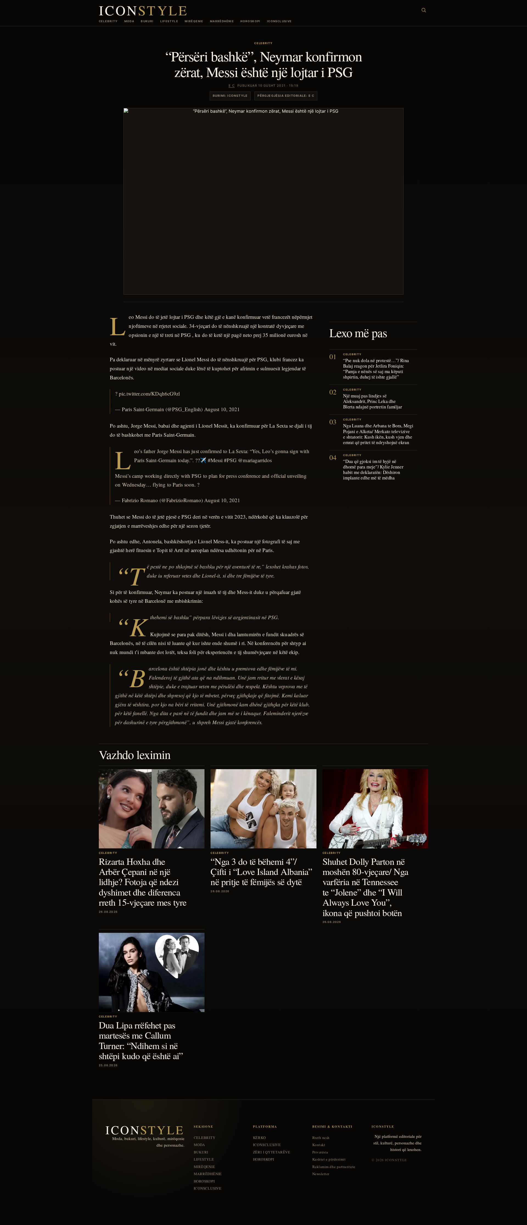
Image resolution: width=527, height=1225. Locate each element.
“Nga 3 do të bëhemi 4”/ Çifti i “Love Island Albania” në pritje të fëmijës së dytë (261, 871)
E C (232, 85)
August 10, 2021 (222, 409)
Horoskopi (250, 21)
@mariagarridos (255, 460)
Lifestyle (169, 21)
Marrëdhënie (222, 21)
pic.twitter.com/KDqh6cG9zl (149, 393)
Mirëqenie (194, 21)
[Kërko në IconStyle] (424, 10)
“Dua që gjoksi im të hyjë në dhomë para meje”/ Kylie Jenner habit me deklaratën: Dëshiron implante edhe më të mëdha (373, 469)
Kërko (259, 1137)
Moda (129, 21)
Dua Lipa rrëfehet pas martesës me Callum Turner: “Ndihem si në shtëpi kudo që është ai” (141, 1040)
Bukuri (147, 21)
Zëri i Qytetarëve (271, 1152)
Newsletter (320, 1174)
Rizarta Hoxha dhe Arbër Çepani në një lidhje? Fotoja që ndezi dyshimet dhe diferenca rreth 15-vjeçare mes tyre (142, 882)
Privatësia (320, 1152)
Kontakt (319, 1144)
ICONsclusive (279, 21)
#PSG (230, 460)
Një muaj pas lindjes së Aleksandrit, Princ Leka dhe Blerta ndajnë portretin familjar (372, 401)
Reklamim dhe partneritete (333, 1166)
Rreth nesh (321, 1137)
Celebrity (108, 21)
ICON (143, 10)
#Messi (215, 460)
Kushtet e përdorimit (329, 1159)
